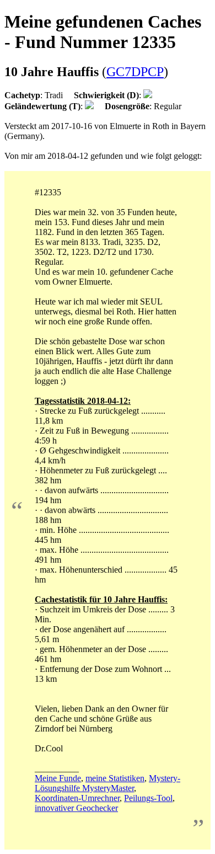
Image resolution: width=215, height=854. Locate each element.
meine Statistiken (114, 778)
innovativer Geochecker (76, 808)
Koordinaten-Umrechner (77, 798)
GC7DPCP (135, 72)
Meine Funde (58, 778)
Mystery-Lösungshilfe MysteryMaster (107, 783)
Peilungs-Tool (148, 798)
